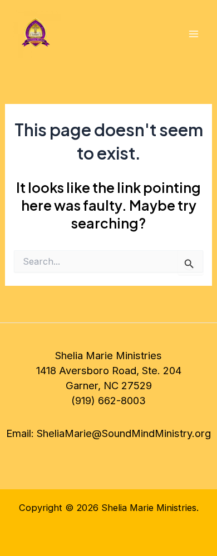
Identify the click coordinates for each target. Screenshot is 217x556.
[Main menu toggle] (193, 34)
